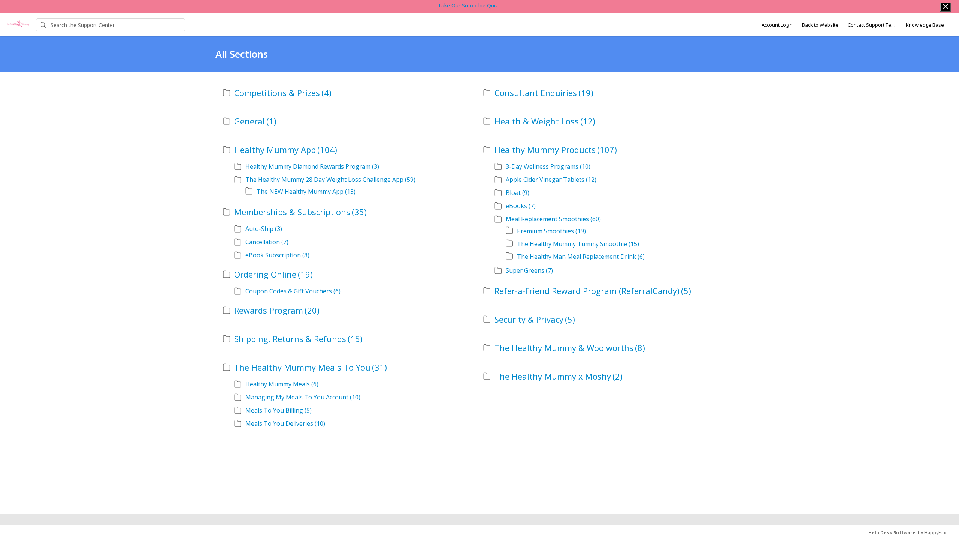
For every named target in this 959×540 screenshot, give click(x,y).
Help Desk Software (892, 533)
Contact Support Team (872, 24)
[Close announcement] (945, 7)
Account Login (777, 24)
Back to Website (820, 24)
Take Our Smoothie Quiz (468, 5)
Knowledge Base (925, 24)
